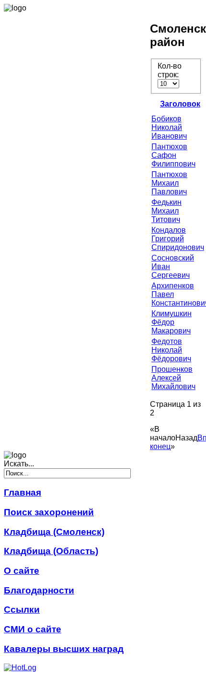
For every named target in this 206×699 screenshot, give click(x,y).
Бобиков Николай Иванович (169, 127)
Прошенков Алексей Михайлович (173, 378)
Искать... (19, 464)
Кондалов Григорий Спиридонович (177, 238)
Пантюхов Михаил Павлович (169, 183)
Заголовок (180, 104)
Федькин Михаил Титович (166, 211)
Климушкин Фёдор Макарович (171, 322)
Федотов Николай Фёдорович (171, 350)
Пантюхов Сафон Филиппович (173, 155)
